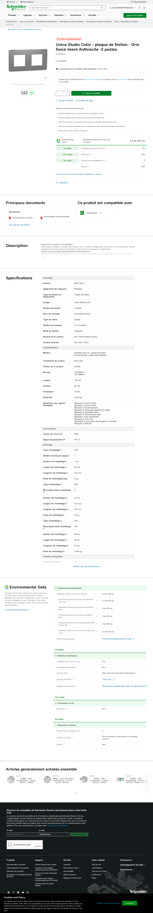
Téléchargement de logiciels (18, 868)
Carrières (67, 865)
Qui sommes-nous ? (71, 868)
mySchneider (122, 79)
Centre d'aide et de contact (45, 865)
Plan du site (96, 865)
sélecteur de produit (92, 79)
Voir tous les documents (19, 225)
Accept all (130, 903)
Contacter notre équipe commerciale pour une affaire (46, 879)
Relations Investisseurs (72, 878)
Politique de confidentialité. (57, 826)
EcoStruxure (96, 875)
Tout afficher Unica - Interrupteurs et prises (24, 29)
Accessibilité (68, 871)
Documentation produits (16, 865)
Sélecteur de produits (15, 871)
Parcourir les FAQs (99, 871)
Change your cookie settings (108, 903)
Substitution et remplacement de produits (19, 875)
